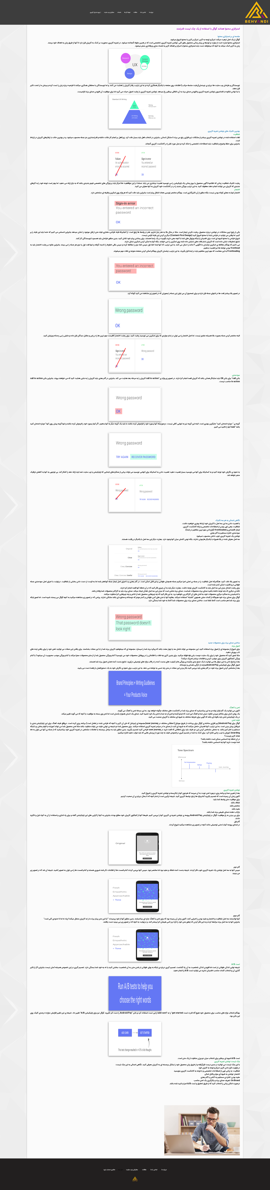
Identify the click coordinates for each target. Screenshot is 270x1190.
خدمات (119, 12)
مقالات (135, 12)
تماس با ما (143, 12)
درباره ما (151, 12)
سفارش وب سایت (109, 12)
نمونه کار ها (127, 12)
